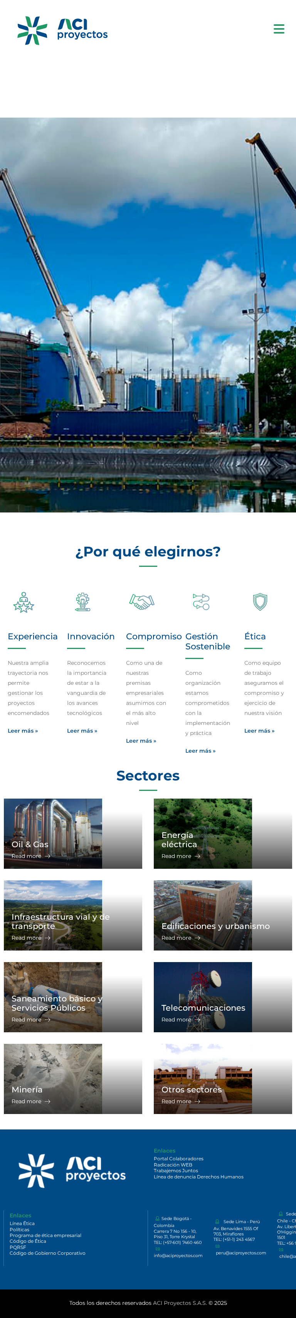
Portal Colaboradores (179, 1158)
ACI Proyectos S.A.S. (180, 1302)
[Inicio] (62, 28)
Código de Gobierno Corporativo (48, 1253)
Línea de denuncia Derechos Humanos (199, 1177)
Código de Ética (28, 1241)
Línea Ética (22, 1223)
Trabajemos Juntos (176, 1170)
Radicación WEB (173, 1165)
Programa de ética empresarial (45, 1235)
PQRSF (18, 1247)
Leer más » (23, 730)
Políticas (19, 1229)
